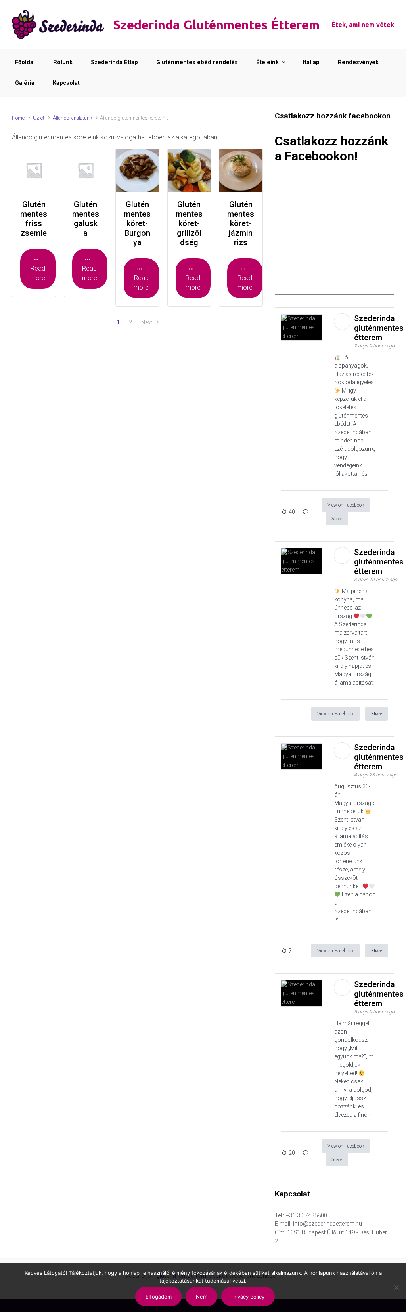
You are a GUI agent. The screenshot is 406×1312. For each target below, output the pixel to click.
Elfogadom (159, 1296)
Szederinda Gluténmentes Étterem (216, 24)
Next (146, 322)
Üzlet (38, 118)
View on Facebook (345, 505)
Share (336, 518)
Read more (37, 273)
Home (18, 118)
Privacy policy (247, 1296)
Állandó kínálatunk (72, 118)
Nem (201, 1296)
